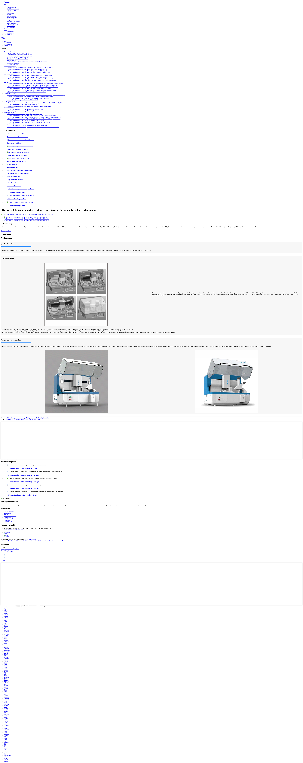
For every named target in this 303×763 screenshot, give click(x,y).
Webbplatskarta (32, 539)
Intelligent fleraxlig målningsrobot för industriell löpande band (22, 100)
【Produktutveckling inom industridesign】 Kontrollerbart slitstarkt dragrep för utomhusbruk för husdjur (33, 127)
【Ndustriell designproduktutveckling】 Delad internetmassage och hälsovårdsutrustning (29, 106)
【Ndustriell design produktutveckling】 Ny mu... (23, 475)
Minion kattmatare (11, 60)
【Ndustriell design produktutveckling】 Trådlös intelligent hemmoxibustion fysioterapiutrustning (31, 80)
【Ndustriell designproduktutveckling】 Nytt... (22, 495)
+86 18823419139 (6, 550)
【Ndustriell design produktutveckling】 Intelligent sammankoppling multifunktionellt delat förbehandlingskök (34, 102)
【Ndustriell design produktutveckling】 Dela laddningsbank (22, 104)
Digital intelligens (24, 540)
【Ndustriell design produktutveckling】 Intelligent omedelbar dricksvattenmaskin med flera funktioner (32, 87)
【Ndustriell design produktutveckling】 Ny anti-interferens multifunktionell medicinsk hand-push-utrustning (34, 117)
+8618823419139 (8, 551)
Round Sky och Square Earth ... (17, 149)
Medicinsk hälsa (11, 26)
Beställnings (7, 28)
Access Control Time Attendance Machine (55, 540)
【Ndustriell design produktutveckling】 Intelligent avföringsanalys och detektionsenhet (29, 122)
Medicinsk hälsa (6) (9, 112)
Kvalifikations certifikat (13, 9)
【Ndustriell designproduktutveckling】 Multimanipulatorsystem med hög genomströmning (30, 96)
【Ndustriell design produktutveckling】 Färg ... (22, 468)
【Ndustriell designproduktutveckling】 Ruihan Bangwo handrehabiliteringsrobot (27, 70)
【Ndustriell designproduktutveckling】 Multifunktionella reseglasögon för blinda (27, 125)
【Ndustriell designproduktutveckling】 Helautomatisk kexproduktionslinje (26, 109)
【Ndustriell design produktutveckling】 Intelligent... (24, 482)
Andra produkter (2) (9, 123)
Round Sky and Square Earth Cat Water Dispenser (19, 56)
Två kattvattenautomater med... (17, 137)
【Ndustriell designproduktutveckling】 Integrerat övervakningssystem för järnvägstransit (29, 75)
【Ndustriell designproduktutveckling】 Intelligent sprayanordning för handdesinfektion (29, 88)
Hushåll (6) (6, 82)
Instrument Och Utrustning (13, 21)
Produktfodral (7, 14)
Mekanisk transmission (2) (10, 107)
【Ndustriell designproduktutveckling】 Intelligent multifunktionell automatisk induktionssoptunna (31, 90)
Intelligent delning (11, 23)
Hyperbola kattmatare (12, 64)
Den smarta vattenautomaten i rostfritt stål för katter (19, 54)
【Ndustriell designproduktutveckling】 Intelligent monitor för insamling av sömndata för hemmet (31, 115)
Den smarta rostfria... (14, 143)
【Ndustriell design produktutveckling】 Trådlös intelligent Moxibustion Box (26, 92)
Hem (5, 4)
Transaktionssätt (8, 34)
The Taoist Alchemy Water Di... (17, 161)
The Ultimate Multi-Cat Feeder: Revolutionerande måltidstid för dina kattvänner (27, 61)
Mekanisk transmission (12, 24)
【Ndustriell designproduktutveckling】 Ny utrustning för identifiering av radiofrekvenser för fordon (32, 79)
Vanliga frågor (10, 13)
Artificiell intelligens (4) (10, 66)
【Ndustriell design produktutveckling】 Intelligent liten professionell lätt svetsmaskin (28, 98)
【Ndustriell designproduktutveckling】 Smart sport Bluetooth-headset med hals (27, 77)
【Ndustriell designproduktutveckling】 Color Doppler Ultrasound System (25, 120)
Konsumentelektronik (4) (10, 74)
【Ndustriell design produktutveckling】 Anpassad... (24, 488)
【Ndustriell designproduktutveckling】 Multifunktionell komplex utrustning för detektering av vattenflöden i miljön (36, 95)
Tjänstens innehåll (11, 7)
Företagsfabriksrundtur (12, 10)
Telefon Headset (33, 540)
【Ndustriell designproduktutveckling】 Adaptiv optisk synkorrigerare (24, 114)
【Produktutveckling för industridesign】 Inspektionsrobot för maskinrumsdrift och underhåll (30, 67)
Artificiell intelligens (12, 17)
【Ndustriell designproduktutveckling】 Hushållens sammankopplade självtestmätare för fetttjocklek (32, 85)
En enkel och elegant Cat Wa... (17, 155)
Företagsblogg (10, 31)
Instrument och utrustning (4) (11, 93)
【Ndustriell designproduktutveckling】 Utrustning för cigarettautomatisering (26, 111)
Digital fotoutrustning (13, 540)
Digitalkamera (4, 540)
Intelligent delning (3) (9, 101)
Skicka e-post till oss (6, 231)
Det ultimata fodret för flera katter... (18, 173)
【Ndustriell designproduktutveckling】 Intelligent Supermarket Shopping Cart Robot (28, 72)
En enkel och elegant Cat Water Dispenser (17, 57)
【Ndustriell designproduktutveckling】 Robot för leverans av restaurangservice (27, 69)
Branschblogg (10, 33)
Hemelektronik (10, 19)
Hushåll (9, 20)
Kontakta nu (4, 560)
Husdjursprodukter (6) (9, 51)
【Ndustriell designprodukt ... (16, 192)
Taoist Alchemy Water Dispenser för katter (17, 59)
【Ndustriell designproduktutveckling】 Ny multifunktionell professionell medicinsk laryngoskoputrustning (34, 119)
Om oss (6, 6)
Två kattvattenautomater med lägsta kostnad (18, 53)
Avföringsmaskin (8, 45)
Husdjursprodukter (11, 16)
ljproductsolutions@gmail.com (10, 549)
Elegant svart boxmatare (13, 63)
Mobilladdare (41, 540)
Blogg (5, 30)
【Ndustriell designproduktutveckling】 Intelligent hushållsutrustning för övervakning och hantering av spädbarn (35, 83)
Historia (9, 11)
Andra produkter (11, 27)
